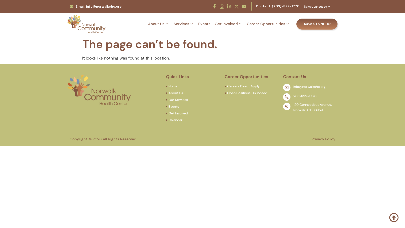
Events (204, 23)
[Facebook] (214, 6)
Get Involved (226, 23)
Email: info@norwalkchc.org (99, 6)
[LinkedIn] (229, 6)
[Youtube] (244, 6)
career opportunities (266, 23)
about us (156, 23)
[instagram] (222, 6)
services (181, 23)
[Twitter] (237, 6)
